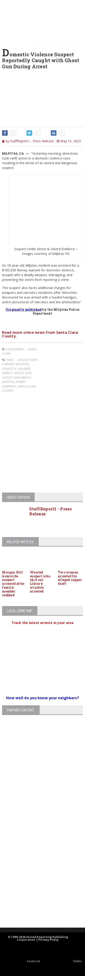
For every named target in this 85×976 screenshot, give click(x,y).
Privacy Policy (48, 940)
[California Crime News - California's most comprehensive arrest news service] (38, 876)
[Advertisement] (42, 443)
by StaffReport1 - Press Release (29, 141)
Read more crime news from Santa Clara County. (40, 334)
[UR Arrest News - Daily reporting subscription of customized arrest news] (38, 890)
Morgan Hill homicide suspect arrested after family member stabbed (13, 583)
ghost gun (23, 373)
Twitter (77, 961)
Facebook (33, 961)
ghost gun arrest (16, 377)
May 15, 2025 (70, 141)
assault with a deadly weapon (20, 362)
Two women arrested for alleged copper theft (70, 578)
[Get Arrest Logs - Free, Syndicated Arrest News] (38, 861)
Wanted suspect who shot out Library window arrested (40, 581)
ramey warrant (14, 384)
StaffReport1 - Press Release (50, 511)
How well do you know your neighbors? (42, 697)
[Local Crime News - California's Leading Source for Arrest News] (38, 842)
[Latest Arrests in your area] (43, 628)
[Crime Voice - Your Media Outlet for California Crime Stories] (38, 910)
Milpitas (8, 382)
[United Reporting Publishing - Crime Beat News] (38, 823)
